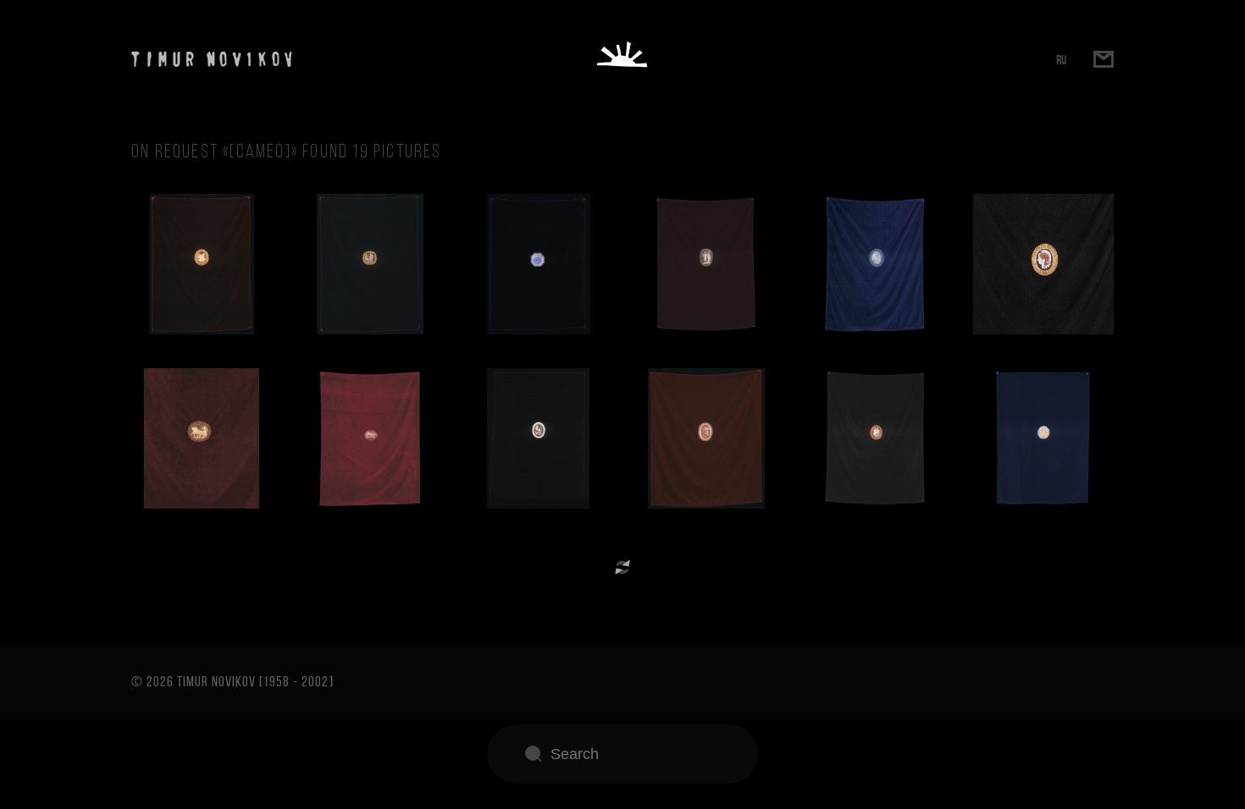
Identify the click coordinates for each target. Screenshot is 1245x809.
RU (1061, 59)
